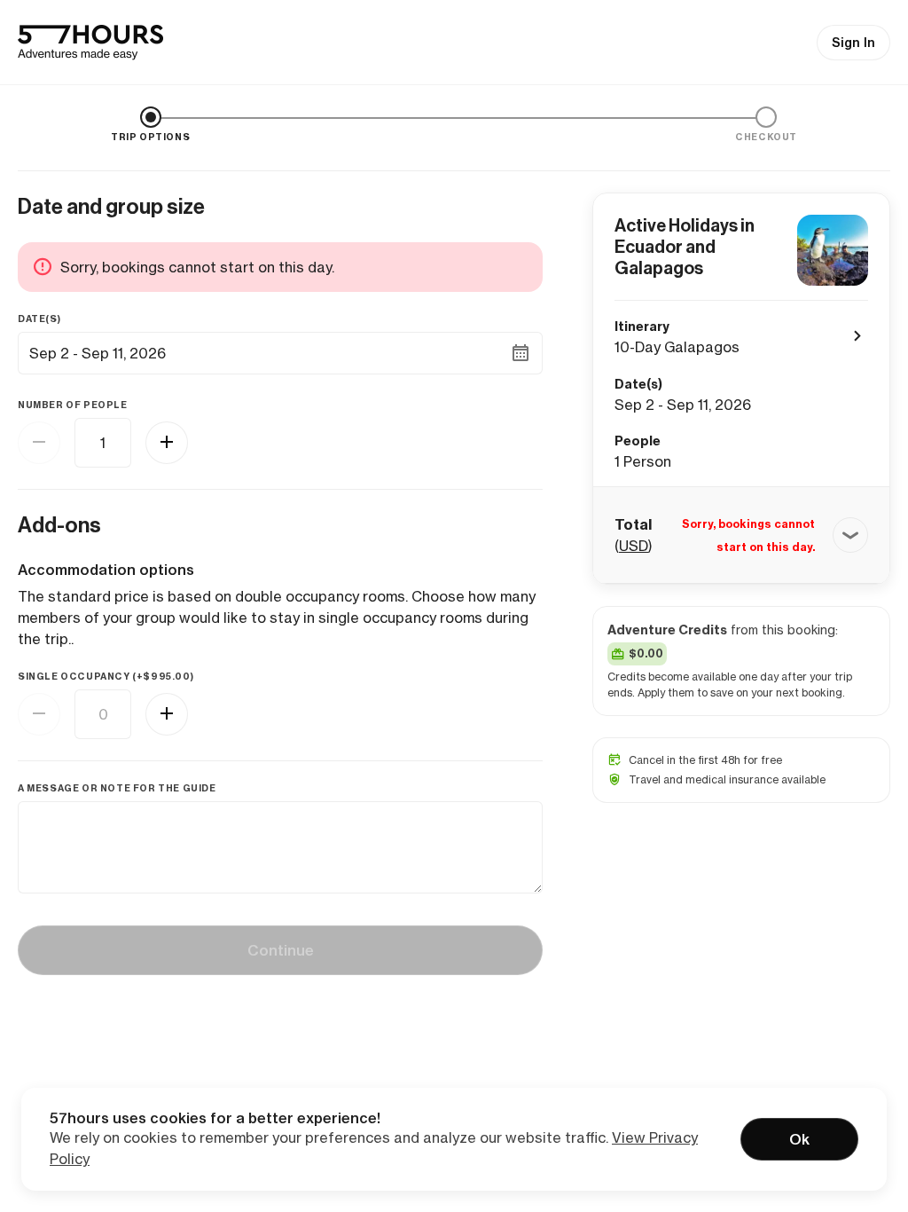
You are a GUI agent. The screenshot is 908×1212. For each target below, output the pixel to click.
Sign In (853, 43)
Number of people (73, 405)
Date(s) (39, 319)
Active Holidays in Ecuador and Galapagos (684, 247)
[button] (741, 535)
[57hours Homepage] (90, 42)
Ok (799, 1139)
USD (633, 546)
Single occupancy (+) (105, 676)
